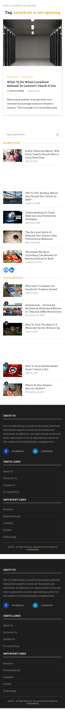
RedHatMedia (33, 549)
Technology (9, 536)
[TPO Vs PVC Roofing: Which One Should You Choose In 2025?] (12, 197)
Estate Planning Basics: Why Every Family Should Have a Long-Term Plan (42, 154)
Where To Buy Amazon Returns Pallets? (38, 386)
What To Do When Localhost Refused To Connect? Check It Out (31, 84)
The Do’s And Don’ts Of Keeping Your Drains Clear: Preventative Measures (41, 235)
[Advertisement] (32, 177)
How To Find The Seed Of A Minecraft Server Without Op (42, 326)
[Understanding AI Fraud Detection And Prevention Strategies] (12, 217)
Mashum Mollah (16, 91)
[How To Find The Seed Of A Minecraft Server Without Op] (12, 329)
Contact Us (9, 485)
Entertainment (12, 516)
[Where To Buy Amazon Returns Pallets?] (12, 389)
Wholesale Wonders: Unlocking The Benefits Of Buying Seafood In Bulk (41, 255)
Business (8, 509)
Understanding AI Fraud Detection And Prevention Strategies (40, 216)
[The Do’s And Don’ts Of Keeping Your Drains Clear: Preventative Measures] (12, 237)
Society (7, 529)
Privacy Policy (11, 491)
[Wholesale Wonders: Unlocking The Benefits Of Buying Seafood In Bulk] (12, 256)
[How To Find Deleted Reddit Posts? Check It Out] (12, 370)
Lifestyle (8, 522)
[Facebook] (6, 269)
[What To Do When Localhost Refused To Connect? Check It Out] (32, 42)
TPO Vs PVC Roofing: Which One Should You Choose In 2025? (41, 196)
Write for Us (10, 478)
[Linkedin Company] (11, 269)
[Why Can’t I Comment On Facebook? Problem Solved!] (12, 290)
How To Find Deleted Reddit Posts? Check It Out (41, 367)
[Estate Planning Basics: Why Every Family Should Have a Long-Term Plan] (12, 155)
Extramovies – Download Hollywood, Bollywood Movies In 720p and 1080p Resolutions (43, 308)
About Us (8, 471)
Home (6, 5)
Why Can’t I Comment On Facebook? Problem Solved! (41, 287)
